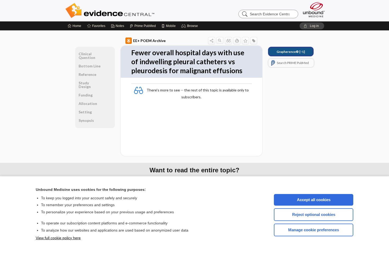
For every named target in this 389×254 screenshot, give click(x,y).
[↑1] (291, 52)
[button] (190, 25)
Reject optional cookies (313, 214)
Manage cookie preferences (313, 230)
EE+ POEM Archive (149, 40)
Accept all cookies (314, 199)
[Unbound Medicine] (313, 9)
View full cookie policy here (58, 238)
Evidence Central (131, 11)
